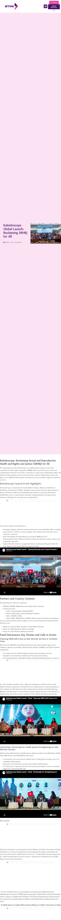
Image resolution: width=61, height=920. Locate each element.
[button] (45, 6)
